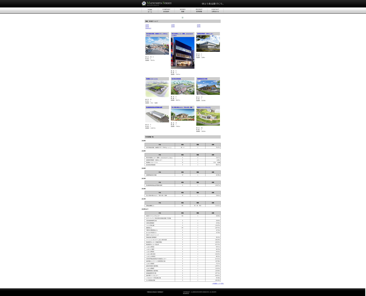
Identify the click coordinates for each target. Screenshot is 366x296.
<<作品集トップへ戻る (218, 283)
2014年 (173, 26)
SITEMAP (160, 292)
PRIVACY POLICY (152, 292)
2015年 (147, 26)
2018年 (173, 25)
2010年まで (148, 28)
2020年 (147, 25)
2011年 (198, 26)
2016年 (198, 25)
